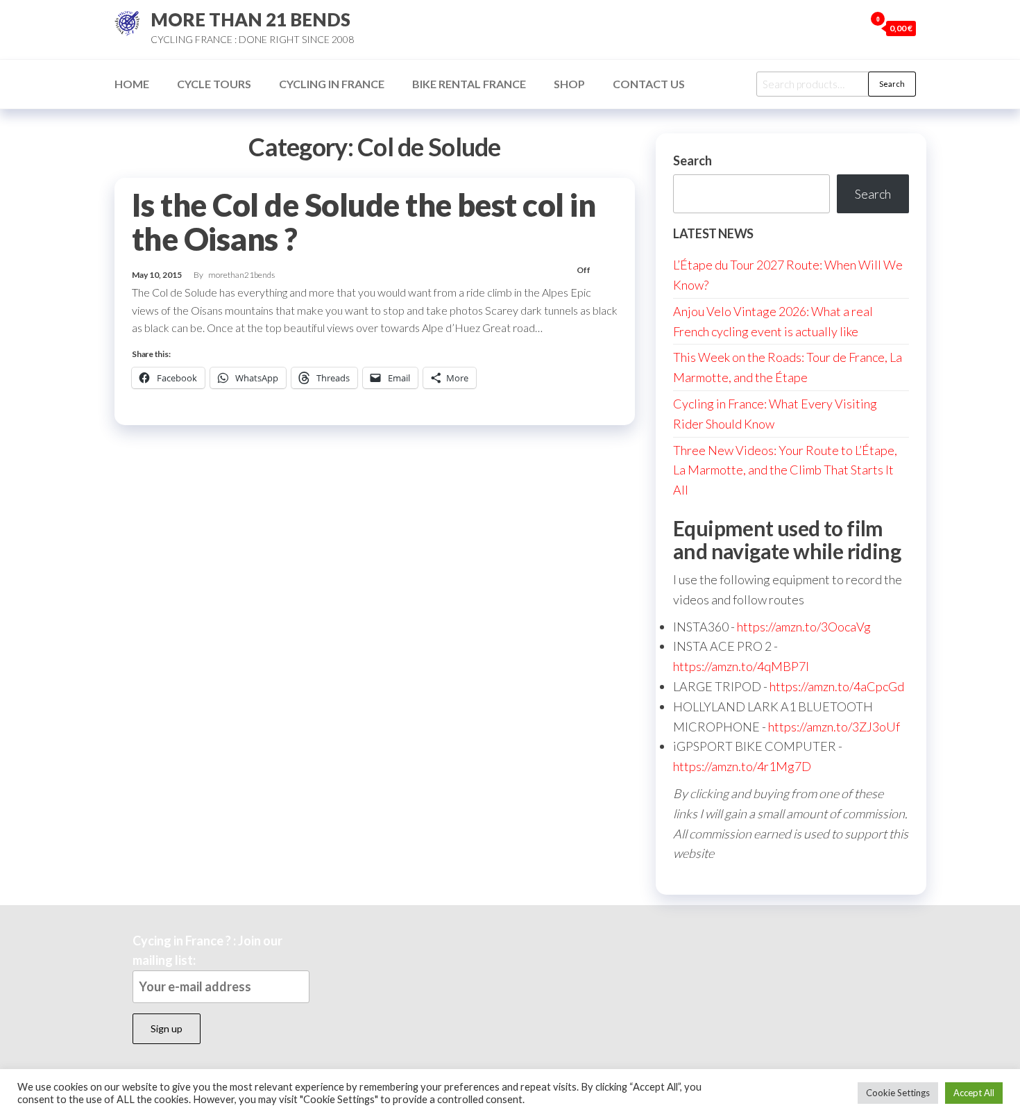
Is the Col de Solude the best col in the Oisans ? (363, 222)
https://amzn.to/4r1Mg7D (742, 766)
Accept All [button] (973, 1092)
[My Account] (851, 28)
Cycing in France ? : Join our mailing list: (207, 950)
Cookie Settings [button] (898, 1092)
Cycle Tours (214, 83)
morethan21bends (241, 275)
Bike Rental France (469, 83)
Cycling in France (331, 83)
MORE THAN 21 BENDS (250, 19)
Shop (569, 83)
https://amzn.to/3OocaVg (804, 626)
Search (892, 83)
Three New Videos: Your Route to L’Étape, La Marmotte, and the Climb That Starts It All (785, 470)
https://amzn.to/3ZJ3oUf (834, 726)
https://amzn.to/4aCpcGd (837, 686)
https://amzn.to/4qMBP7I (741, 666)
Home (131, 83)
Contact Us (649, 83)
